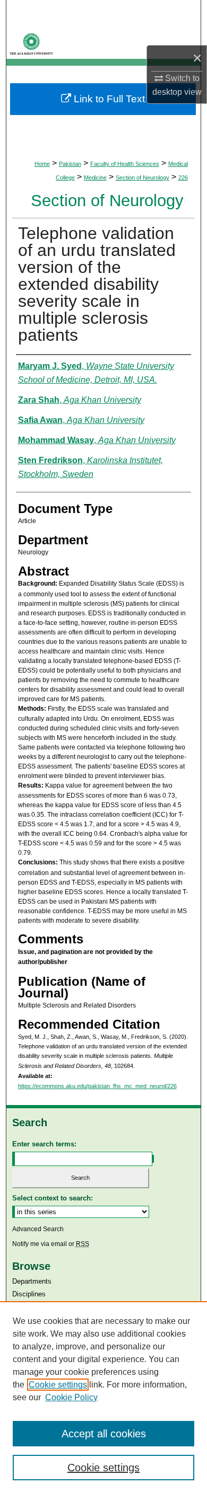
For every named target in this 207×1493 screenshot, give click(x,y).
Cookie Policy (71, 1397)
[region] (103, 1397)
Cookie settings (58, 1384)
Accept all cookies (104, 1433)
